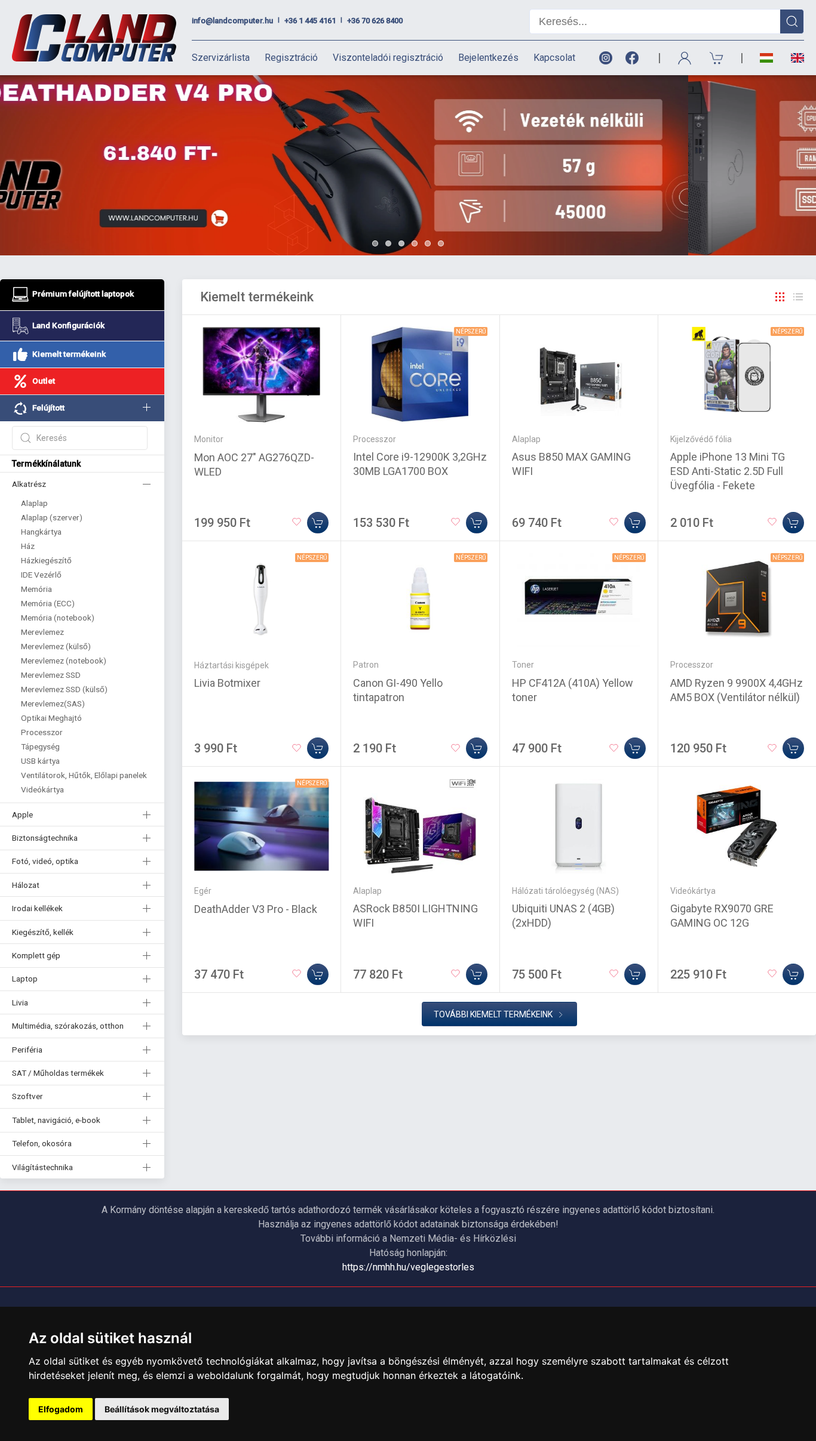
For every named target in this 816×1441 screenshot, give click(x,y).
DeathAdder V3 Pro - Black (255, 909)
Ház (28, 546)
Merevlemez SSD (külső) (64, 689)
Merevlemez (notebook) (63, 660)
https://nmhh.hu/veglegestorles (408, 1267)
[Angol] (793, 58)
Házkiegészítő (46, 560)
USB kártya (40, 761)
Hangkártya (41, 531)
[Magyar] (766, 58)
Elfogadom (60, 1409)
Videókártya (42, 789)
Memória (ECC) (48, 603)
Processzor (42, 732)
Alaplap (34, 503)
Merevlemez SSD (51, 675)
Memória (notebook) (57, 617)
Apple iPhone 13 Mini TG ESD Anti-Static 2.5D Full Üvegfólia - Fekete (727, 471)
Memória (36, 589)
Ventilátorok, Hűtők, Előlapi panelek (84, 775)
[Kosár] (717, 58)
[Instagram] (605, 58)
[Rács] (780, 297)
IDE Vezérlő (41, 574)
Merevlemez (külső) (56, 646)
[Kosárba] (318, 522)
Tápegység (40, 746)
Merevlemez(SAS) (53, 703)
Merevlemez (42, 632)
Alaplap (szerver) (51, 517)
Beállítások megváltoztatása (162, 1409)
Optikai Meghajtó (51, 718)
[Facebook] (634, 58)
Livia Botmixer (227, 683)
